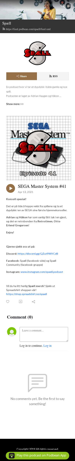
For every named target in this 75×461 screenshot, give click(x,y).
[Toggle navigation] (70, 5)
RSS (55, 76)
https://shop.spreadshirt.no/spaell (26, 294)
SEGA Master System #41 (42, 186)
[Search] (62, 5)
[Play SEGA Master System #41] (10, 188)
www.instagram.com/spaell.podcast (42, 271)
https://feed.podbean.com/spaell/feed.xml (28, 29)
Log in (47, 345)
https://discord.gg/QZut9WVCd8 (38, 253)
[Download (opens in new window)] (21, 301)
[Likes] (8, 302)
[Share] (34, 301)
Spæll (6, 23)
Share (23, 76)
